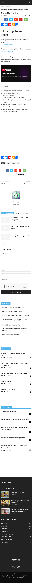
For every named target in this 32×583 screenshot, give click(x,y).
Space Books (12, 577)
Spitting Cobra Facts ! (7, 51)
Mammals (4, 529)
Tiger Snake (27, 184)
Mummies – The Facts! (8, 411)
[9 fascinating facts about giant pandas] (5, 220)
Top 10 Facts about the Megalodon (13, 438)
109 (30, 440)
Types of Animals (19, 9)
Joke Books (26, 576)
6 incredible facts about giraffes (11, 325)
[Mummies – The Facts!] (5, 494)
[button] (29, 2)
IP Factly (4, 15)
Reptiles (26, 9)
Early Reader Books (17, 576)
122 (30, 432)
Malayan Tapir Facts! (8, 389)
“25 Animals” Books (10, 574)
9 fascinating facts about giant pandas (13, 307)
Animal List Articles (6, 539)
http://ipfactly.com (16, 204)
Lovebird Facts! (6, 381)
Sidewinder (4, 184)
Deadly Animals (11, 9)
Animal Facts (9, 6)
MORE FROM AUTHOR (21, 213)
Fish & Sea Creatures (7, 534)
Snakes (8, 163)
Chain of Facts (5, 531)
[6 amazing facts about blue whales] (5, 228)
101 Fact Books (21, 574)
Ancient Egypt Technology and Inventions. (15, 419)
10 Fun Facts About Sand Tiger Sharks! (14, 373)
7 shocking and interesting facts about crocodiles (15, 315)
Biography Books (6, 576)
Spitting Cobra (15, 163)
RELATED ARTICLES (7, 213)
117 (30, 450)
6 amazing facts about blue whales (12, 311)
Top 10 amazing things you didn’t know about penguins (14, 329)
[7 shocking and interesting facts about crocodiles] (5, 237)
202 (30, 414)
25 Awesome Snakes (7, 44)
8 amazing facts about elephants (11, 334)
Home (2, 6)
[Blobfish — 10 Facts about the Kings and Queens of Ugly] (5, 511)
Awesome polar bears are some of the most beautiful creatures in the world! (14, 320)
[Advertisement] (16, 136)
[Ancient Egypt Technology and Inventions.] (5, 503)
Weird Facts (4, 542)
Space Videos (20, 577)
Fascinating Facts (6, 537)
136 (30, 422)
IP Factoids (4, 526)
